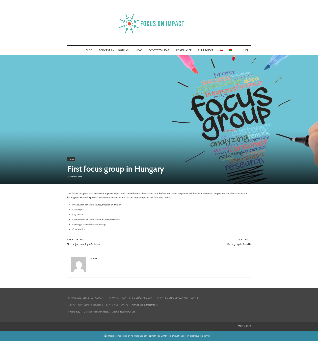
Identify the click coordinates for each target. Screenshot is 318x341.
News (139, 50)
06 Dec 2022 (76, 176)
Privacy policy (73, 311)
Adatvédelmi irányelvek (123, 311)
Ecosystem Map (159, 50)
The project (205, 50)
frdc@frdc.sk (152, 304)
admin (93, 258)
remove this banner (201, 336)
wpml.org (135, 336)
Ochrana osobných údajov (96, 311)
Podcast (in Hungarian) (114, 50)
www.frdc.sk (137, 304)
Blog (89, 50)
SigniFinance (184, 50)
